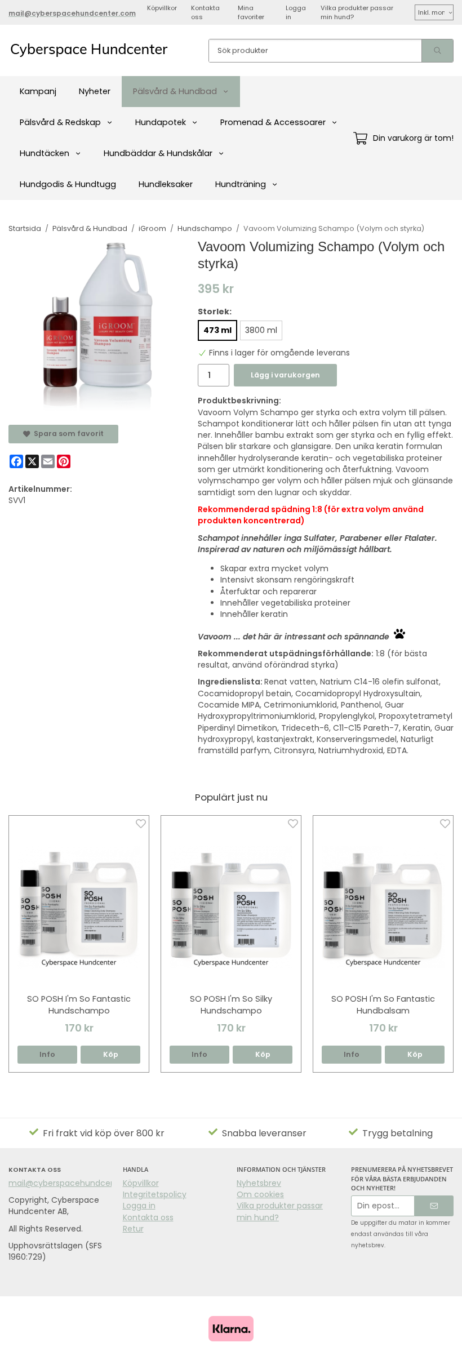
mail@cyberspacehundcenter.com (77, 1183)
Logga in (296, 12)
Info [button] (47, 1054)
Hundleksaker (166, 184)
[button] (110, 1055)
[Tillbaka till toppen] (446, 1331)
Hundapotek (160, 122)
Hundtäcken (44, 153)
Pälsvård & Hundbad (175, 91)
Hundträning (240, 184)
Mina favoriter (251, 12)
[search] (437, 50)
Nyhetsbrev (259, 1183)
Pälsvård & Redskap (60, 122)
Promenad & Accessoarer (273, 122)
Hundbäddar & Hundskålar (158, 153)
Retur (133, 1228)
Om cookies (260, 1194)
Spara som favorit (67, 433)
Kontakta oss (205, 12)
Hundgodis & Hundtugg (68, 184)
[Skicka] (434, 1205)
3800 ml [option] (261, 330)
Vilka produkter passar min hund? (357, 12)
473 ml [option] (217, 330)
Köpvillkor (162, 7)
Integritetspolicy (154, 1194)
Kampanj (38, 91)
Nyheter (94, 91)
